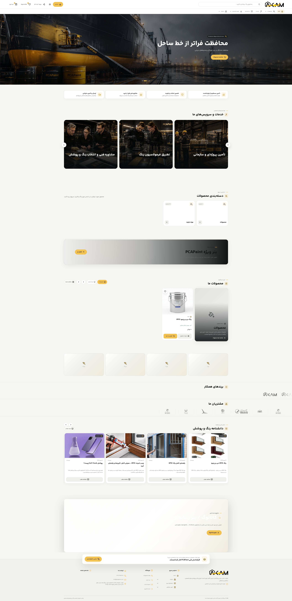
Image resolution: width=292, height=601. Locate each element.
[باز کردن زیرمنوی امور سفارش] (157, 587)
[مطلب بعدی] (66, 425)
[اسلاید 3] (146, 80)
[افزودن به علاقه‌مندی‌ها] (165, 291)
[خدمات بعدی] (64, 145)
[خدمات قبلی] (228, 145)
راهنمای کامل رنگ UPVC (177, 463)
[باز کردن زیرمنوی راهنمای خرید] (157, 583)
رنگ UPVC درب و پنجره (218, 463)
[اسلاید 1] (142, 80)
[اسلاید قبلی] (282, 80)
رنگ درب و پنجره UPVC (184, 319)
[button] (170, 336)
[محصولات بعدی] (79, 282)
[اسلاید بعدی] (277, 80)
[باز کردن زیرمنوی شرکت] (157, 579)
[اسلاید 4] (149, 80)
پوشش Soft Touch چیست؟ (93, 463)
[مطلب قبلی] (71, 425)
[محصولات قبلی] (83, 282)
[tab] (102, 282)
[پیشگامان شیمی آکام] (274, 4)
